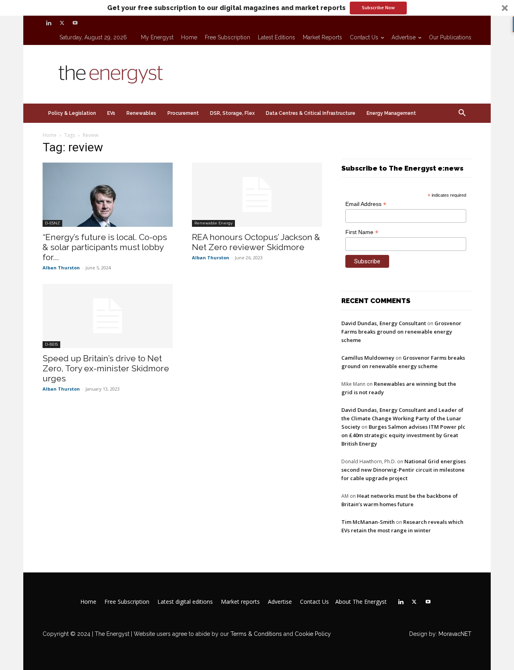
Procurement (183, 113)
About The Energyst (361, 601)
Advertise (404, 37)
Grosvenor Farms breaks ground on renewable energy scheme (401, 332)
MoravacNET (455, 634)
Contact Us (364, 37)
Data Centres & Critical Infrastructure (310, 113)
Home (189, 37)
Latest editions (276, 37)
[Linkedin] (49, 23)
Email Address (365, 204)
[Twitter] (62, 23)
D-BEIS (51, 344)
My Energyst (157, 37)
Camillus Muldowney (367, 357)
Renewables (141, 113)
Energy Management (391, 113)
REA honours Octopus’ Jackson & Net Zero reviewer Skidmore (256, 242)
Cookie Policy (313, 634)
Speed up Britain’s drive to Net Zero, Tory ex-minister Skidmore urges (106, 368)
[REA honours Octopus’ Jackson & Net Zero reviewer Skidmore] (257, 195)
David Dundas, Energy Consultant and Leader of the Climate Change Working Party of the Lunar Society (402, 418)
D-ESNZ (52, 223)
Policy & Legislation (72, 113)
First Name (361, 232)
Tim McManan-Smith (368, 521)
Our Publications (450, 37)
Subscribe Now (378, 7)
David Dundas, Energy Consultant (383, 323)
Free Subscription (227, 37)
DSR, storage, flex (232, 113)
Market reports (322, 37)
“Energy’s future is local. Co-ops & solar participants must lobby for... (105, 247)
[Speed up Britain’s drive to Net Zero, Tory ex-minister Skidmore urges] (108, 316)
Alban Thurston (61, 268)
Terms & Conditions (255, 634)
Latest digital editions (185, 601)
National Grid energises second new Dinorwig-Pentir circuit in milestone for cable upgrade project (403, 470)
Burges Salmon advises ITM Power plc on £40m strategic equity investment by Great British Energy (403, 435)
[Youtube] (75, 23)
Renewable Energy (213, 223)
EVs (111, 113)
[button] (257, 8)
